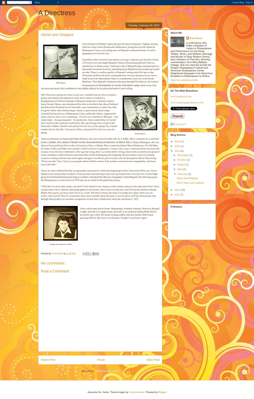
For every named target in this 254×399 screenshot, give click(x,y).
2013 (177, 151)
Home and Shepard (187, 178)
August (181, 164)
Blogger (162, 392)
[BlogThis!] (87, 253)
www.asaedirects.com (181, 96)
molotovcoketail (137, 392)
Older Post (153, 359)
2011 (177, 194)
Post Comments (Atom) (107, 371)
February (182, 174)
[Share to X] (91, 253)
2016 (177, 146)
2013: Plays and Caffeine (190, 182)
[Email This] (84, 253)
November (183, 155)
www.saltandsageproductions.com (187, 102)
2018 (177, 141)
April (180, 169)
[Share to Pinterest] (97, 253)
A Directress (56, 13)
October (182, 159)
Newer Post (48, 359)
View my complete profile (184, 80)
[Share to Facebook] (94, 253)
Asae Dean (196, 38)
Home (101, 359)
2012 (177, 190)
